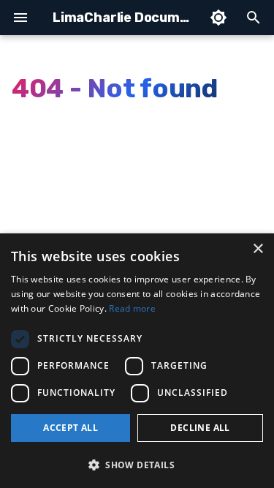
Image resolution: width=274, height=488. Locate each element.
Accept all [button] (70, 427)
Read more (132, 308)
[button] (137, 464)
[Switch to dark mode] (218, 17)
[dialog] (137, 360)
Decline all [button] (199, 427)
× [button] (257, 249)
